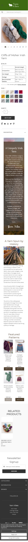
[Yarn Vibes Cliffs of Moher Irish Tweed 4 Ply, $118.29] (7, 427)
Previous (2, 46)
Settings (14, 531)
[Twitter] (11, 123)
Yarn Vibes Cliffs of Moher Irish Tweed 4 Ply (6, 442)
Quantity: (3, 108)
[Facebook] (2, 123)
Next (26, 46)
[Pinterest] (14, 123)
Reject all (14, 534)
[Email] (5, 123)
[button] (21, 84)
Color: (3, 88)
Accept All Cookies (14, 538)
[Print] (8, 123)
